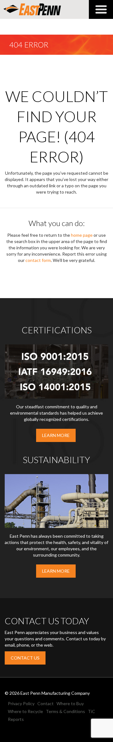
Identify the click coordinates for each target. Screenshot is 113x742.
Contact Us (25, 657)
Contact (45, 703)
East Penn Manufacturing (32, 9)
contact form (38, 260)
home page (82, 235)
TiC (91, 711)
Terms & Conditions (65, 711)
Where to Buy (70, 703)
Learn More (56, 435)
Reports (16, 719)
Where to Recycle (25, 711)
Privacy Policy (21, 703)
